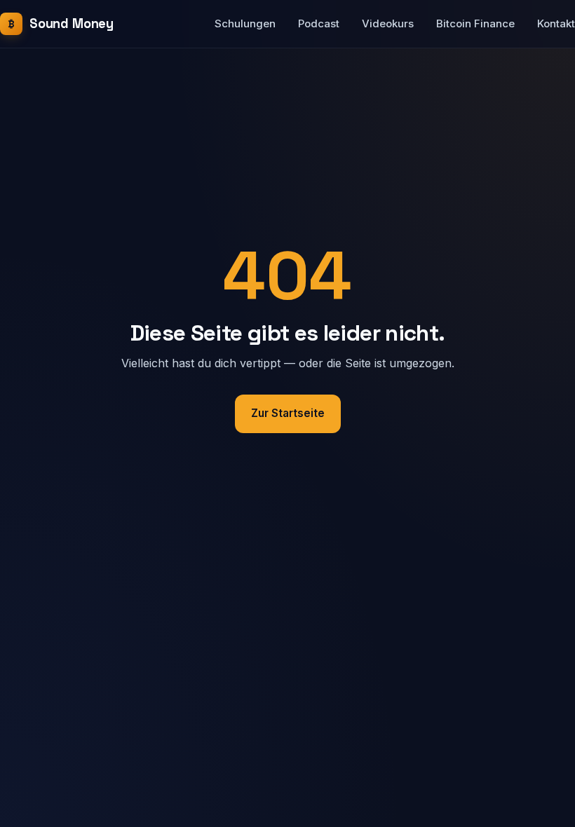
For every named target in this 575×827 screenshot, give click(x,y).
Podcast (318, 23)
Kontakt (556, 23)
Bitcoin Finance (475, 23)
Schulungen (245, 23)
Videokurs (388, 23)
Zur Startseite (288, 413)
